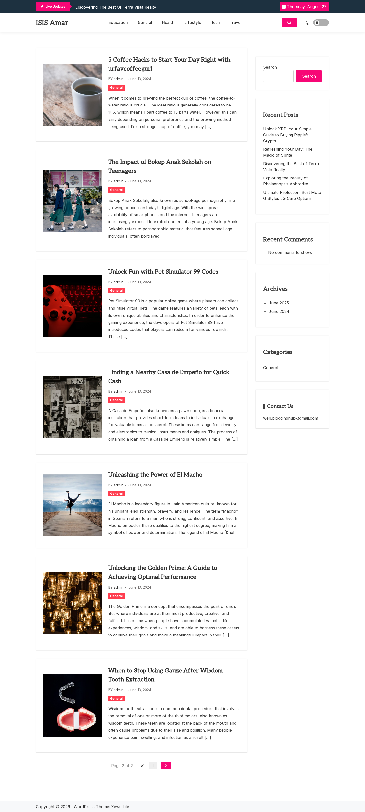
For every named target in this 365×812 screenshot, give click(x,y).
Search (270, 67)
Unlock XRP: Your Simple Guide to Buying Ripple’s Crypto (287, 134)
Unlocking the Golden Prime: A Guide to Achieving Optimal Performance (162, 573)
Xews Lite (120, 806)
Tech (215, 22)
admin (118, 79)
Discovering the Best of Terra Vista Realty (115, 7)
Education (118, 22)
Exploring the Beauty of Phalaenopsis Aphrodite (285, 181)
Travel (235, 22)
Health (168, 22)
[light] (314, 22)
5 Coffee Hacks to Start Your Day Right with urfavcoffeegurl (169, 64)
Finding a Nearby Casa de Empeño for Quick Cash (168, 377)
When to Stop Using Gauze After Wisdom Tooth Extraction (165, 675)
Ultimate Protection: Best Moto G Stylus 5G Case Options (292, 195)
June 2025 (279, 302)
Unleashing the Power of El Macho (155, 474)
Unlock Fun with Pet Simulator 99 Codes (163, 271)
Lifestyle (192, 22)
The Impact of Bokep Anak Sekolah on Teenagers (159, 166)
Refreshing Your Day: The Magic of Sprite (287, 152)
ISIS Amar (52, 23)
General (145, 22)
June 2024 (279, 311)
